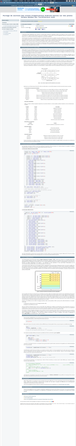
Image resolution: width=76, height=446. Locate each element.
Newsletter (37, 0)
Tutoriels (21, 0)
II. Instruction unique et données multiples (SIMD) (10, 24)
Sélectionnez (72, 150)
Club (54, 0)
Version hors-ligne (44, 27)
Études (46, 0)
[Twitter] (70, 26)
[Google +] (72, 26)
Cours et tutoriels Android (28, 5)
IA (20, 2)
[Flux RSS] (72, 5)
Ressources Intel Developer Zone (30, 396)
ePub (37, 29)
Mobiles (52, 2)
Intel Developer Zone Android (64, 384)
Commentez (36, 21)
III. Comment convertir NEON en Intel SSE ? (9, 27)
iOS (43, 4)
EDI (36, 2)
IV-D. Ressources (6, 34)
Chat (32, 0)
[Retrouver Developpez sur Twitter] (73, 5)
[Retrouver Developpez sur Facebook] (74, 5)
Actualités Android (14, 5)
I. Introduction (4, 22)
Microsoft (26, 2)
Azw (40, 29)
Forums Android (21, 5)
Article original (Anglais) (29, 397)
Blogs (28, 0)
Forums (16, 0)
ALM (22, 2)
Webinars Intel (58, 5)
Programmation (40, 2)
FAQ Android (36, 5)
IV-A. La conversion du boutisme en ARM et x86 (10, 30)
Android (40, 4)
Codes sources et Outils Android (50, 5)
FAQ (25, 0)
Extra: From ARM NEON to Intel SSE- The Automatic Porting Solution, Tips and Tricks (39, 399)
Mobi (44, 29)
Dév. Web (32, 2)
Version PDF (38, 27)
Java (29, 2)
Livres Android (41, 5)
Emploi (42, 0)
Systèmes (55, 2)
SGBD (45, 2)
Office (48, 2)
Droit (50, 0)
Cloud (18, 2)
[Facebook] (71, 26)
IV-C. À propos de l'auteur (7, 33)
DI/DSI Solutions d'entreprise (11, 2)
